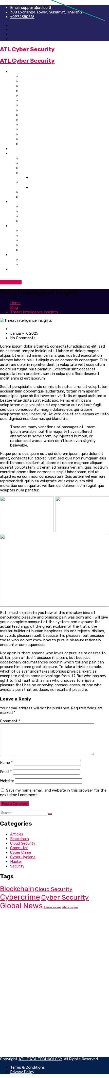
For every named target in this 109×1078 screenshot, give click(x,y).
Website (7, 781)
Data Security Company (43, 90)
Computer (19, 848)
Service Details (34, 220)
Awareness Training (39, 182)
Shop (15, 225)
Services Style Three (40, 216)
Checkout (29, 249)
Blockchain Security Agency (47, 114)
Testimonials (32, 163)
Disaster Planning (25, 976)
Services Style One (38, 206)
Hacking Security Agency (44, 105)
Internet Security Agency (44, 81)
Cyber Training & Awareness (47, 138)
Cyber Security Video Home (46, 119)
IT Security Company (40, 95)
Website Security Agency (44, 85)
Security (17, 866)
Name (6, 762)
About (16, 148)
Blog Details (31, 264)
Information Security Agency (48, 100)
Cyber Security (65, 897)
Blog (14, 254)
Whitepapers (70, 907)
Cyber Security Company (44, 76)
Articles (16, 834)
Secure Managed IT (26, 963)
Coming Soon (33, 192)
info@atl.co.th (28, 931)
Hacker (16, 861)
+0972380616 (22, 16)
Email (6, 771)
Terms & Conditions (27, 1009)
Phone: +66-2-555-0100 (38, 926)
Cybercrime (20, 897)
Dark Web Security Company (47, 110)
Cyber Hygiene (22, 857)
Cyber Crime (20, 852)
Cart (24, 245)
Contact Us (21, 269)
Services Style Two (38, 211)
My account (31, 240)
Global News (21, 905)
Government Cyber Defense (47, 134)
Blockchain (19, 838)
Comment (10, 721)
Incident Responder (27, 958)
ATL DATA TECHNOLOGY (40, 1059)
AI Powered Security (39, 143)
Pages (16, 153)
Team (25, 167)
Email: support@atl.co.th (31, 7)
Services (18, 201)
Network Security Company (46, 124)
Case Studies (32, 172)
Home (15, 71)
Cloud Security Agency (42, 129)
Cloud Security (22, 843)
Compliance (20, 967)
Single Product (34, 235)
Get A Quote (11, 282)
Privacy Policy (22, 1004)
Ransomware (52, 907)
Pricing (27, 158)
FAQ (24, 196)
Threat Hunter (22, 954)
